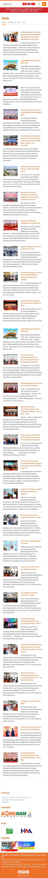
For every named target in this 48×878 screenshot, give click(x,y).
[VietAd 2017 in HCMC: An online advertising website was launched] (10, 494)
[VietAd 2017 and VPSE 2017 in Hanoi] (10, 706)
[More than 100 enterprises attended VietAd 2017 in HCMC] (10, 520)
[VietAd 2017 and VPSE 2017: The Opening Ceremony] (10, 572)
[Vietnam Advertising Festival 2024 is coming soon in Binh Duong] (10, 171)
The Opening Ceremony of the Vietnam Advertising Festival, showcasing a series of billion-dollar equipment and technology (31, 140)
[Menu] (44, 4)
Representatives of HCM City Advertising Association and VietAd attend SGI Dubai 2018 (30, 437)
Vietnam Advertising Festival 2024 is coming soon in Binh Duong (30, 169)
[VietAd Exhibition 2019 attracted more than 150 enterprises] (10, 388)
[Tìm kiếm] (39, 4)
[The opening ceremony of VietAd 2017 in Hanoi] (10, 598)
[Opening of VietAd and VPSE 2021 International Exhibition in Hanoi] (10, 306)
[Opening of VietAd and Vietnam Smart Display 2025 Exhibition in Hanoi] (10, 115)
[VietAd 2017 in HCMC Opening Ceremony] (10, 546)
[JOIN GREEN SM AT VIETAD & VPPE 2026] (10, 65)
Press (4, 22)
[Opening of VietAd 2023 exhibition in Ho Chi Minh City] (10, 225)
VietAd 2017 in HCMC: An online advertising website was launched (31, 491)
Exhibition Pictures (14, 22)
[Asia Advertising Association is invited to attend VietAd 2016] (10, 732)
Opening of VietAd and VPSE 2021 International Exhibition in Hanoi (31, 303)
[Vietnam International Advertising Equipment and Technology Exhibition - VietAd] (10, 623)
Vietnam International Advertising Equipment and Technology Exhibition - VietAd (31, 621)
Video (24, 22)
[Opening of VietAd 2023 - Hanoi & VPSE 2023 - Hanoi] (10, 251)
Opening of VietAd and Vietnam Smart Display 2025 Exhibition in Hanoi (31, 112)
